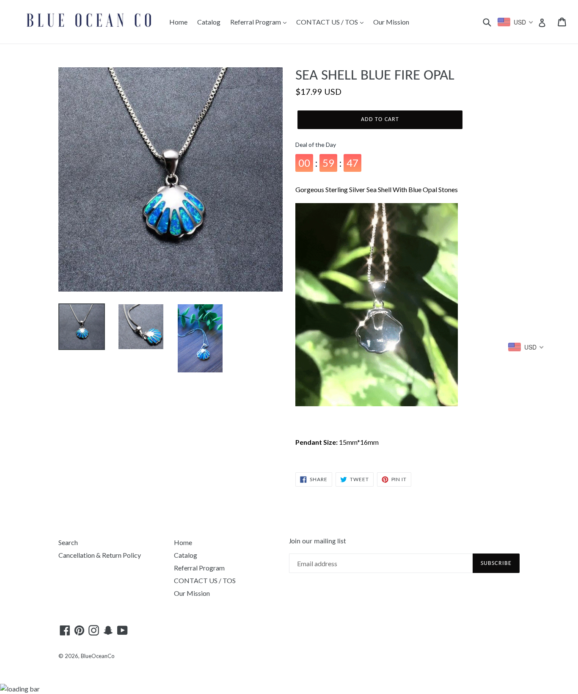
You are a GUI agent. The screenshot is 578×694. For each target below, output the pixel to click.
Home (178, 22)
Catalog (208, 22)
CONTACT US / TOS (327, 22)
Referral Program (256, 22)
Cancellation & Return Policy (99, 555)
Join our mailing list (317, 541)
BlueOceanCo (98, 656)
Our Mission (391, 22)
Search (68, 542)
